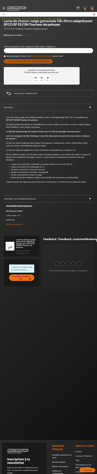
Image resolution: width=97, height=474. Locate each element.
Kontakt (88, 470)
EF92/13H (58, 19)
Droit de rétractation (60, 466)
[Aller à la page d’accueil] (2, 19)
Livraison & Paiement (84, 456)
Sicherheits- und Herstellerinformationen (20, 199)
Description (8, 107)
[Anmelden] (78, 8)
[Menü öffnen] (4, 8)
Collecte (79, 472)
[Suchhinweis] (4, 14)
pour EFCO (48, 19)
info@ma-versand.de (14, 224)
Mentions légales (59, 462)
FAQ (77, 460)
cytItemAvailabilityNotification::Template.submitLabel (28, 61)
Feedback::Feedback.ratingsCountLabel (31, 29)
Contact (79, 452)
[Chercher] (94, 14)
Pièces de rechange (13, 19)
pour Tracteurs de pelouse (31, 19)
